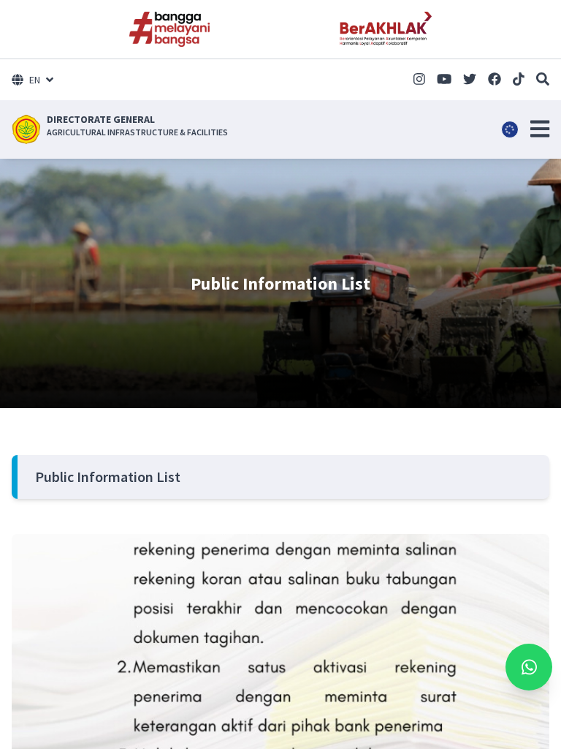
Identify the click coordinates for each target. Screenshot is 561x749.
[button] (539, 129)
